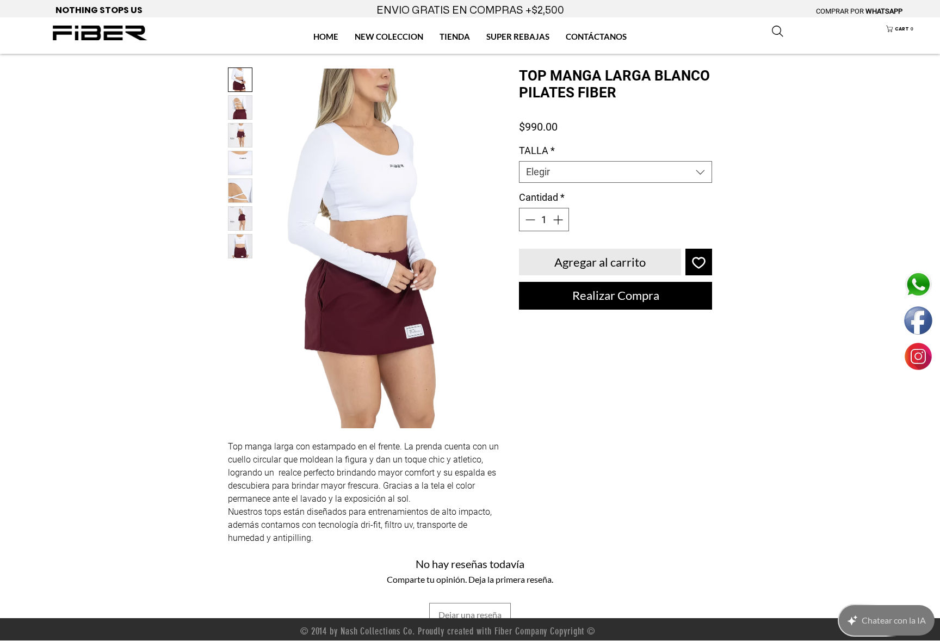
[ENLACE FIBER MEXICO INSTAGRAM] (918, 356)
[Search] (777, 31)
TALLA (537, 150)
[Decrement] (529, 219)
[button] (907, 29)
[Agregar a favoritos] (698, 262)
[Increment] (559, 219)
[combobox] (615, 172)
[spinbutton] (544, 219)
